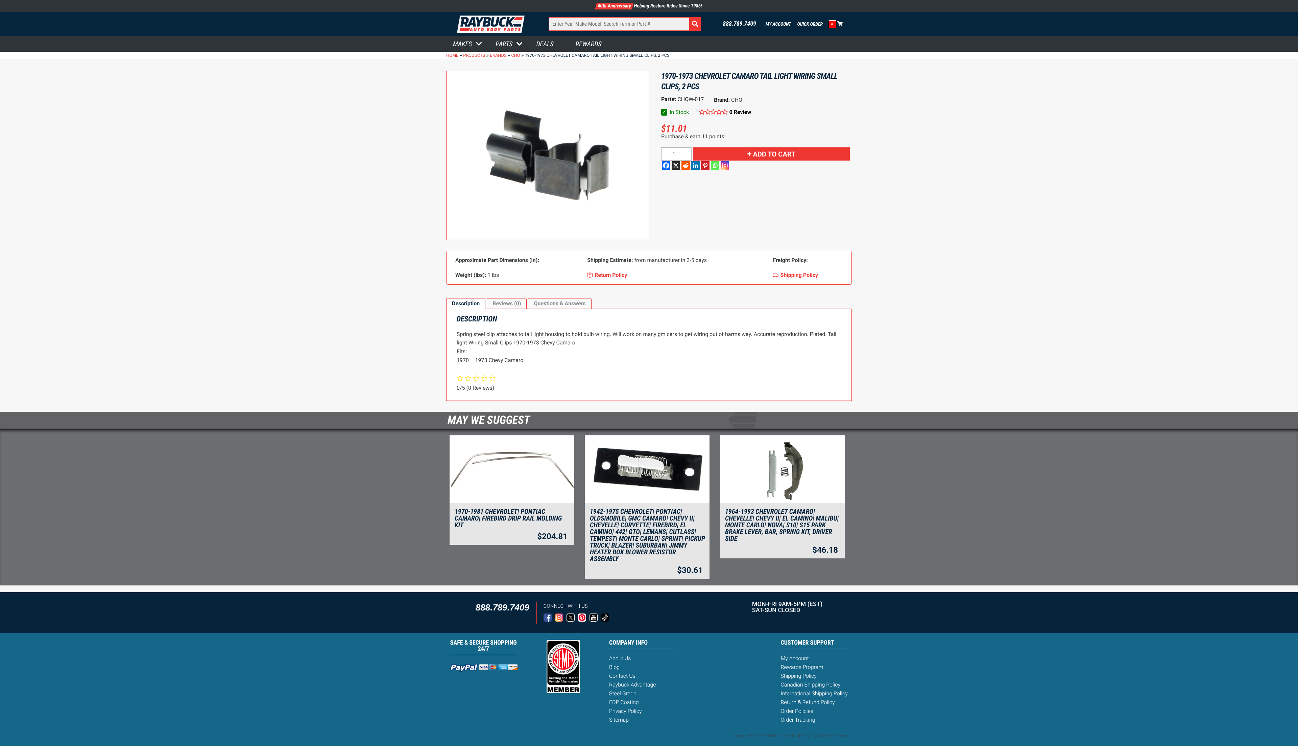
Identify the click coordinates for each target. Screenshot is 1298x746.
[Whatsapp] (715, 165)
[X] (676, 165)
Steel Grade (622, 693)
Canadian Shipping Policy (810, 684)
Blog (614, 667)
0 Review (740, 112)
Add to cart (774, 154)
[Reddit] (685, 165)
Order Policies (796, 711)
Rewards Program (801, 667)
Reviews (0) (506, 303)
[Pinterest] (705, 165)
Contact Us (622, 676)
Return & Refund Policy (807, 702)
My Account (778, 24)
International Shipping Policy (813, 693)
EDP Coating (624, 702)
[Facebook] (666, 165)
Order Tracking (797, 720)
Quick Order (810, 24)
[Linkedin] (695, 165)
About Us (620, 658)
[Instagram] (725, 165)
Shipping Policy (798, 676)
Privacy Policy (625, 711)
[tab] (465, 303)
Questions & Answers (559, 303)
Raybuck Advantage (632, 684)
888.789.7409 (739, 24)
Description (466, 303)
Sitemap (619, 720)
